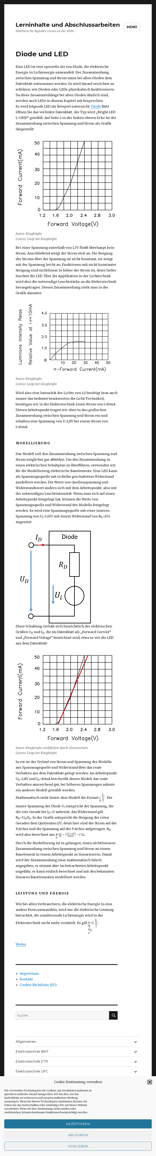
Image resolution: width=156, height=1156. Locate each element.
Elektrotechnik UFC (32, 1071)
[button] (150, 1082)
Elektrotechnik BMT (32, 1051)
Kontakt (26, 979)
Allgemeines (26, 1042)
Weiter (21, 944)
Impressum (29, 973)
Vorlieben (78, 1146)
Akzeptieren (78, 1124)
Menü (132, 27)
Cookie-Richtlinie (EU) (38, 985)
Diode (96, 106)
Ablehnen (78, 1135)
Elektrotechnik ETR (32, 1061)
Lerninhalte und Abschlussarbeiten (68, 24)
